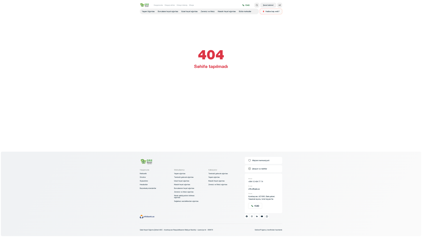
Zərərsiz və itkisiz (208, 11)
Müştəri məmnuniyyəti (260, 160)
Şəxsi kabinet (268, 5)
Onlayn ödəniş (182, 5)
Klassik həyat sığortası (182, 184)
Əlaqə (191, 5)
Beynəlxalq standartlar (148, 188)
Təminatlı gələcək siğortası (184, 177)
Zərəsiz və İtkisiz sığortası (217, 184)
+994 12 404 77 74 (255, 181)
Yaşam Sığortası (148, 11)
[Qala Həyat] (144, 5)
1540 (256, 206)
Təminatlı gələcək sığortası (218, 173)
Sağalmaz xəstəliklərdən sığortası (186, 201)
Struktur (143, 177)
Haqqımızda (158, 5)
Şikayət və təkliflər (259, 169)
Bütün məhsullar (245, 11)
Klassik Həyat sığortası (227, 11)
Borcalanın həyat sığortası (168, 11)
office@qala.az (254, 189)
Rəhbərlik (143, 173)
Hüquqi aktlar (170, 5)
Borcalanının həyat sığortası (184, 188)
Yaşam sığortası (179, 173)
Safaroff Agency (261, 230)
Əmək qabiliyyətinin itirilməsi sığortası (184, 196)
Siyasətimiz (144, 181)
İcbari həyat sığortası (189, 11)
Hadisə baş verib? (272, 11)
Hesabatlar (144, 184)
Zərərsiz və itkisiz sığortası (184, 192)
